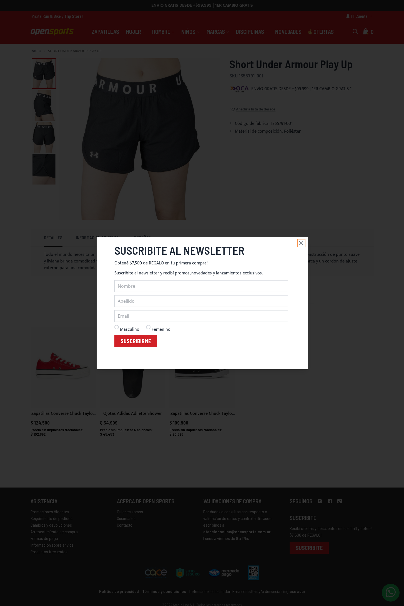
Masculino (129, 329)
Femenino (161, 329)
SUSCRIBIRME (136, 341)
